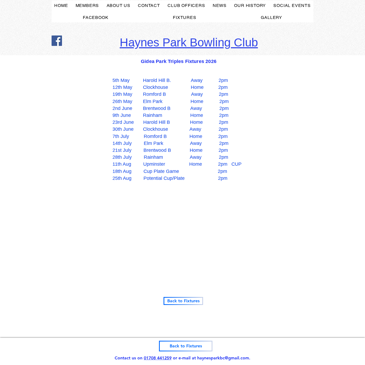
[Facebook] (57, 40)
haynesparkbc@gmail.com (223, 357)
